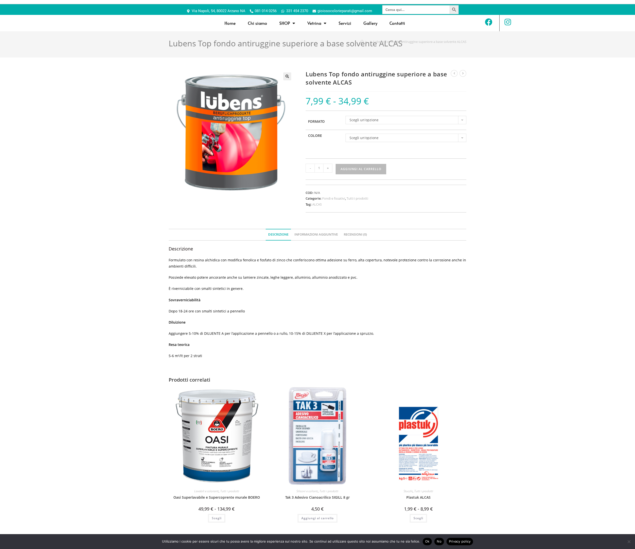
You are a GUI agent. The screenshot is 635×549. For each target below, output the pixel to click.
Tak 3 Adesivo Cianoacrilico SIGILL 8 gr (317, 497)
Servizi (345, 23)
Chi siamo (257, 23)
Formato (316, 121)
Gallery (370, 23)
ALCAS (317, 204)
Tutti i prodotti (357, 198)
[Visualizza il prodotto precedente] (454, 73)
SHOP (284, 23)
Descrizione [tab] (278, 234)
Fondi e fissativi (333, 198)
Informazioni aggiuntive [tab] (316, 234)
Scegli (217, 518)
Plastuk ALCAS (418, 497)
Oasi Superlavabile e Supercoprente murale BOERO (216, 497)
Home (230, 23)
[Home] (362, 41)
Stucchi (408, 491)
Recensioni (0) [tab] (355, 234)
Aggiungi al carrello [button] (317, 518)
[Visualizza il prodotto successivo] (462, 73)
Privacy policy (460, 541)
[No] (628, 541)
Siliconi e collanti (307, 491)
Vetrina (314, 23)
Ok (427, 541)
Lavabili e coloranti (206, 491)
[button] (287, 76)
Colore (315, 135)
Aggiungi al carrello (361, 169)
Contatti (397, 23)
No (439, 541)
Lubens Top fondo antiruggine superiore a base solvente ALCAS (419, 41)
